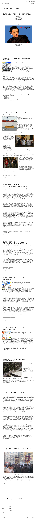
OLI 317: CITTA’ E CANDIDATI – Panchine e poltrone (15, 113)
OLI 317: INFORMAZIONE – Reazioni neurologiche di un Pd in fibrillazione (15, 242)
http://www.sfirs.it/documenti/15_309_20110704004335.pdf (18, 225)
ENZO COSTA (19, 44)
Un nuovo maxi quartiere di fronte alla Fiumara (18, 77)
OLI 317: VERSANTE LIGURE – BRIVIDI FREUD (17, 14)
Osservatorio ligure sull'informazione (6, 2)
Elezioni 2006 (5, 267)
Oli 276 (30, 363)
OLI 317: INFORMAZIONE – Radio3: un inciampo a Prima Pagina (18, 278)
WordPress (33, 517)
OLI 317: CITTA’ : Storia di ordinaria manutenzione (14, 393)
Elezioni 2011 (11, 267)
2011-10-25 (4, 50)
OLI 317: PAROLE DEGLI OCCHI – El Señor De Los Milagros (17, 449)
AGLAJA (20, 45)
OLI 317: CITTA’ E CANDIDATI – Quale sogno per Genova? (17, 58)
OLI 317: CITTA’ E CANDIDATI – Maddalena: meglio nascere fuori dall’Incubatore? (16, 185)
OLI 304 (10, 91)
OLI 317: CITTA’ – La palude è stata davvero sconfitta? (14, 359)
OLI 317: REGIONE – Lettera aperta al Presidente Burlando (14, 328)
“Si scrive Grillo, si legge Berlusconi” (23, 249)
